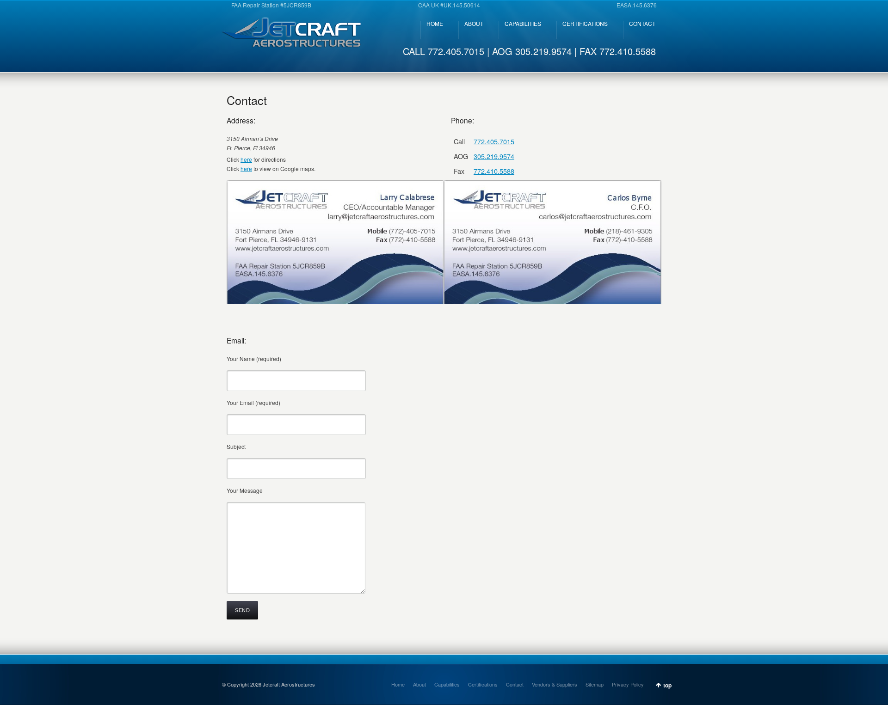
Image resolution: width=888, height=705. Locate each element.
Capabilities (447, 684)
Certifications (483, 684)
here (246, 159)
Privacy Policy (628, 684)
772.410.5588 (494, 171)
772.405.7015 (494, 141)
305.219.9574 (494, 156)
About (419, 684)
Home (398, 684)
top (667, 685)
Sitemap (595, 684)
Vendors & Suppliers (554, 684)
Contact (515, 684)
